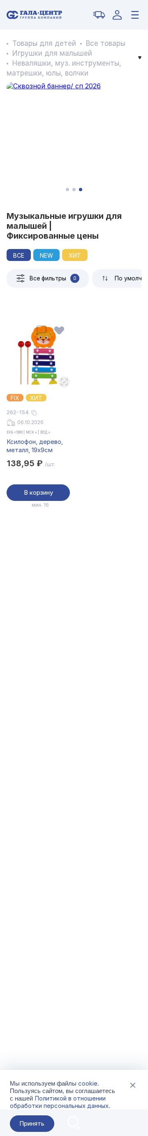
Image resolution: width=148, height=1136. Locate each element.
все (18, 255)
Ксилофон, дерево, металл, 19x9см (35, 446)
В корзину (38, 492)
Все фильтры (53, 278)
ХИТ (75, 255)
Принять (31, 1123)
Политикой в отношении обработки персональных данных (59, 1102)
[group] (74, 140)
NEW (46, 255)
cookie (87, 1083)
